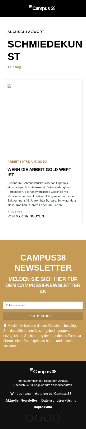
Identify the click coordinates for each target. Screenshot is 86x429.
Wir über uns (20, 394)
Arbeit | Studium (22, 161)
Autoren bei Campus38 (53, 394)
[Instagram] (38, 418)
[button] (9, 8)
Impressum (43, 407)
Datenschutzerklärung (59, 400)
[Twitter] (47, 418)
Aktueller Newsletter (21, 400)
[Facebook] (29, 418)
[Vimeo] (56, 418)
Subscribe (41, 316)
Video (42, 161)
